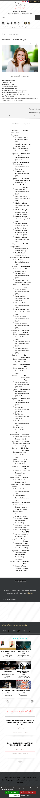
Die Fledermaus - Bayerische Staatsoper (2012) (22, 262)
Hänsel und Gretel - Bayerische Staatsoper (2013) (22, 291)
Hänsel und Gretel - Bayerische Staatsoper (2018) (22, 318)
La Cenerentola (25, 266)
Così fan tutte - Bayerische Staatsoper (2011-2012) (22, 157)
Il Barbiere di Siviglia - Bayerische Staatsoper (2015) (22, 205)
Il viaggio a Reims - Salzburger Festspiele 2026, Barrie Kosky (21, 568)
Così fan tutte (25, 153)
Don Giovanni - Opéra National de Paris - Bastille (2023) (21, 520)
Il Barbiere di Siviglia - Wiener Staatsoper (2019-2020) (22, 219)
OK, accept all (12, 792)
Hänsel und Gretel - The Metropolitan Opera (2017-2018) (23, 312)
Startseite (6, 27)
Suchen (18, 23)
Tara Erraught (23, 27)
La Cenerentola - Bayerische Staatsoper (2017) (22, 275)
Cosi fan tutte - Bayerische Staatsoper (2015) (22, 402)
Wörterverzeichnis (15, 23)
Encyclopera (13, 27)
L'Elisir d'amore (25, 162)
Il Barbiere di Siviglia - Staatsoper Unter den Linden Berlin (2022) (21, 232)
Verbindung (33, 1)
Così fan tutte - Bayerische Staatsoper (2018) (22, 423)
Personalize (14, 795)
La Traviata (25, 178)
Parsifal (25, 244)
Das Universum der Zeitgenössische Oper (20, 13)
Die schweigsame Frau (25, 377)
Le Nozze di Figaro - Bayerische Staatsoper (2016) (22, 455)
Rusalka (25, 130)
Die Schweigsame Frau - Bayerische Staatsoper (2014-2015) (22, 384)
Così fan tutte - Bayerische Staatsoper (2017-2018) (22, 416)
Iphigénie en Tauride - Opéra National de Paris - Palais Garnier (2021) (22, 545)
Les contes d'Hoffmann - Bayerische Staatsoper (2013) (22, 337)
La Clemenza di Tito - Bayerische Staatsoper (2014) (22, 371)
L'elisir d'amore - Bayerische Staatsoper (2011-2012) (22, 166)
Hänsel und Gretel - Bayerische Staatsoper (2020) (22, 325)
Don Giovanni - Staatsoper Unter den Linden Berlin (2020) (21, 514)
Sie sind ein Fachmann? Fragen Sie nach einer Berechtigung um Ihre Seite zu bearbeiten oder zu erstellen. (20, 780)
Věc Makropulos (25, 389)
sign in (29, 593)
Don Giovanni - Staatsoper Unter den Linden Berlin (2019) (21, 507)
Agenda (11, 23)
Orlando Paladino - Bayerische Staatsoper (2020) (22, 498)
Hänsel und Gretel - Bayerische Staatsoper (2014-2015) (22, 298)
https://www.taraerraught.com (17, 91)
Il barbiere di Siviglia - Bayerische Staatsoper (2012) (22, 191)
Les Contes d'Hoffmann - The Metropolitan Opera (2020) (22, 350)
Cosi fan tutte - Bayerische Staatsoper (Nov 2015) (22, 409)
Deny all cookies (28, 792)
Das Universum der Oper (20, 11)
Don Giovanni (25, 502)
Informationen (6, 39)
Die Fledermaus (25, 257)
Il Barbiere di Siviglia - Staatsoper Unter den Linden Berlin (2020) (21, 225)
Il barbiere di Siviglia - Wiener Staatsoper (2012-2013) (22, 198)
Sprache (8, 23)
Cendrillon (25, 550)
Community (29, 23)
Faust (25, 459)
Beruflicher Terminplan (19, 39)
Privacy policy (26, 795)
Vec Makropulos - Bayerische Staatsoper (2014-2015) (22, 393)
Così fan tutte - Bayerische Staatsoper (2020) (22, 430)
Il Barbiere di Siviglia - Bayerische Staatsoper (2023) (22, 239)
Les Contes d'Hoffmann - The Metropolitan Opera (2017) (22, 343)
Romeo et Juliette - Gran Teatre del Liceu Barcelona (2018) (22, 473)
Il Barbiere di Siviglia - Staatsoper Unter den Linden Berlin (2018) (21, 212)
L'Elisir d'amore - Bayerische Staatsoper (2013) (22, 173)
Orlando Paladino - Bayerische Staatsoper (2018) (22, 491)
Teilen (4, 630)
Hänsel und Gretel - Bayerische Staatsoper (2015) (22, 305)
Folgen (24, 630)
